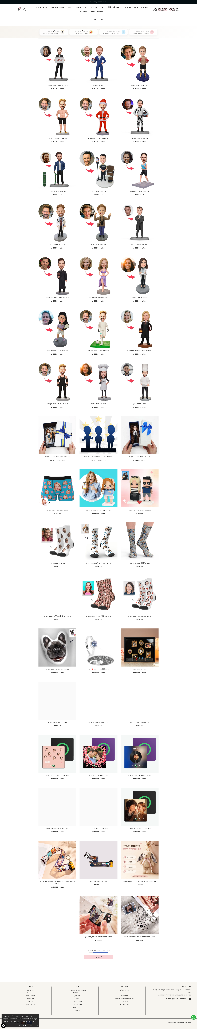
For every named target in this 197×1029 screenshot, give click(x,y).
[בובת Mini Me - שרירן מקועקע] (57, 382)
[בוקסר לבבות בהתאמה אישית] (57, 488)
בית (102, 20)
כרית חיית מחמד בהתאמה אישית (57, 669)
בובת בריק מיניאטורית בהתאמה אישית (99, 510)
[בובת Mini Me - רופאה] (140, 276)
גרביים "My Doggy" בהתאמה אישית (98, 563)
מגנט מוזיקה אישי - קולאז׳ (98, 828)
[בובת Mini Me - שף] (140, 382)
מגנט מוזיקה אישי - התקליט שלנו (139, 775)
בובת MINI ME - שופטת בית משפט (139, 351)
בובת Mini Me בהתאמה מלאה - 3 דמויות (98, 457)
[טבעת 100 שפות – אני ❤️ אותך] (98, 647)
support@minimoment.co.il (176, 999)
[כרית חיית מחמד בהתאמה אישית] (57, 647)
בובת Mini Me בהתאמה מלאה (139, 457)
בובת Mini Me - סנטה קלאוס (98, 138)
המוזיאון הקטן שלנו (139, 669)
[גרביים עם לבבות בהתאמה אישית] (140, 594)
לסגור (39, 2)
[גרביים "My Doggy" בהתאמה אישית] (98, 541)
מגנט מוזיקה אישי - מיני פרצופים (57, 775)
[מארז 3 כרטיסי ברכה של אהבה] (98, 701)
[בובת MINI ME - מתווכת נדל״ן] (57, 64)
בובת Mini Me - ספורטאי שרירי (57, 138)
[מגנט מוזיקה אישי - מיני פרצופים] (57, 754)
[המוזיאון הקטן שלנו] (140, 647)
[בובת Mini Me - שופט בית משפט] (57, 276)
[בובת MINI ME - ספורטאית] (140, 170)
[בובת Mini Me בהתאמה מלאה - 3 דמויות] (98, 435)
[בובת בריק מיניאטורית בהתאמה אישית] (98, 488)
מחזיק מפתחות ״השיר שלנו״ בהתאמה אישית (139, 937)
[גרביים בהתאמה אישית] (57, 541)
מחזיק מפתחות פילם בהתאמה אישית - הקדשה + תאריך (57, 882)
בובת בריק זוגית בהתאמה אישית (139, 510)
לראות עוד (98, 957)
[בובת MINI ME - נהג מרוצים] (140, 117)
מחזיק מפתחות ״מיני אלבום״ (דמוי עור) (98, 937)
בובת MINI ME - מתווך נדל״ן (98, 85)
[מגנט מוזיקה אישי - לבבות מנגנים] (98, 754)
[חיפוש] (24, 9)
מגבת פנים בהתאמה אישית (57, 722)
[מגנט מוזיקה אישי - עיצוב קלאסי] (140, 807)
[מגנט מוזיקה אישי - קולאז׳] (98, 807)
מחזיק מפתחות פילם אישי (98, 881)
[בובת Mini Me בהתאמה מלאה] (140, 435)
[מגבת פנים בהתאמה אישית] (57, 701)
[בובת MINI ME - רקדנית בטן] (98, 276)
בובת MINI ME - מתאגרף (139, 85)
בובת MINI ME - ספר (98, 191)
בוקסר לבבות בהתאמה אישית (57, 510)
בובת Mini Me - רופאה (139, 298)
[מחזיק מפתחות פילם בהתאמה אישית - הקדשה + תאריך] (57, 860)
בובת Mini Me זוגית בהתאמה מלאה (57, 457)
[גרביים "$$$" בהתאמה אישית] (140, 541)
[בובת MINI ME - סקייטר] (57, 170)
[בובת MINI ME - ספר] (98, 170)
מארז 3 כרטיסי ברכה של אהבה (98, 722)
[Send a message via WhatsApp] (193, 1017)
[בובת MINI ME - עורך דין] (140, 223)
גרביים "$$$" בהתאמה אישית (139, 563)
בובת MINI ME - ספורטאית (139, 191)
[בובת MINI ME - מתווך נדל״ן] (98, 64)
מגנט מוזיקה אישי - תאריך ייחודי (57, 828)
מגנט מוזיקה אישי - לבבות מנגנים (98, 775)
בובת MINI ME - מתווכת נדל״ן (57, 85)
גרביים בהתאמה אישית (57, 563)
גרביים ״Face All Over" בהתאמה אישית (98, 616)
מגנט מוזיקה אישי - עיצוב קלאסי (140, 828)
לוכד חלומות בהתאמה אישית (139, 722)
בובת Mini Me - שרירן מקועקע (57, 404)
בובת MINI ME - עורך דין (139, 245)
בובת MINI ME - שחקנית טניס (57, 351)
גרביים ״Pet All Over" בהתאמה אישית (57, 616)
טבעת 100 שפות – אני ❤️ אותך (98, 669)
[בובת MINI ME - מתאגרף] (140, 64)
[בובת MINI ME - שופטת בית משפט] (140, 329)
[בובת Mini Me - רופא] (57, 223)
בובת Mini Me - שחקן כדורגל (98, 351)
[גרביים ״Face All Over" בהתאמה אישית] (98, 594)
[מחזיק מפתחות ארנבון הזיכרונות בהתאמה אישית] (140, 860)
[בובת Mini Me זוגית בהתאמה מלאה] (57, 435)
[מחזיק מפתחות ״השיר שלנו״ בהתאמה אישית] (140, 915)
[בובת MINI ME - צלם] (98, 223)
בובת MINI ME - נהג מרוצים (139, 138)
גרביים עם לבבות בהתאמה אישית (139, 616)
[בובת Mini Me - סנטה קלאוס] (98, 117)
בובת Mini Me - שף (139, 404)
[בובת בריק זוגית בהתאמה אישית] (140, 488)
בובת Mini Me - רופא (57, 245)
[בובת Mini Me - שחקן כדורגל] (98, 329)
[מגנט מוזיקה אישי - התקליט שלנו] (140, 754)
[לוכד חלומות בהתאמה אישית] (140, 701)
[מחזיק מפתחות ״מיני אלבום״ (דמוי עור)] (98, 915)
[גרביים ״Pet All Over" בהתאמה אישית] (57, 594)
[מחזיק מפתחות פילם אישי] (98, 860)
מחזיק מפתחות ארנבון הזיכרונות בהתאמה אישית (139, 881)
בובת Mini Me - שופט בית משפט (57, 298)
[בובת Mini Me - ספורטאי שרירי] (57, 117)
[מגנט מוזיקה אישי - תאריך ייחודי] (57, 807)
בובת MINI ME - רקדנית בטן (98, 298)
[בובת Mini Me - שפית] (98, 382)
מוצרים (96, 20)
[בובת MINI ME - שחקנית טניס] (57, 329)
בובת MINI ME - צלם (98, 245)
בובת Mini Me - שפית (98, 404)
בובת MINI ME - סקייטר (57, 191)
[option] (98, 2)
